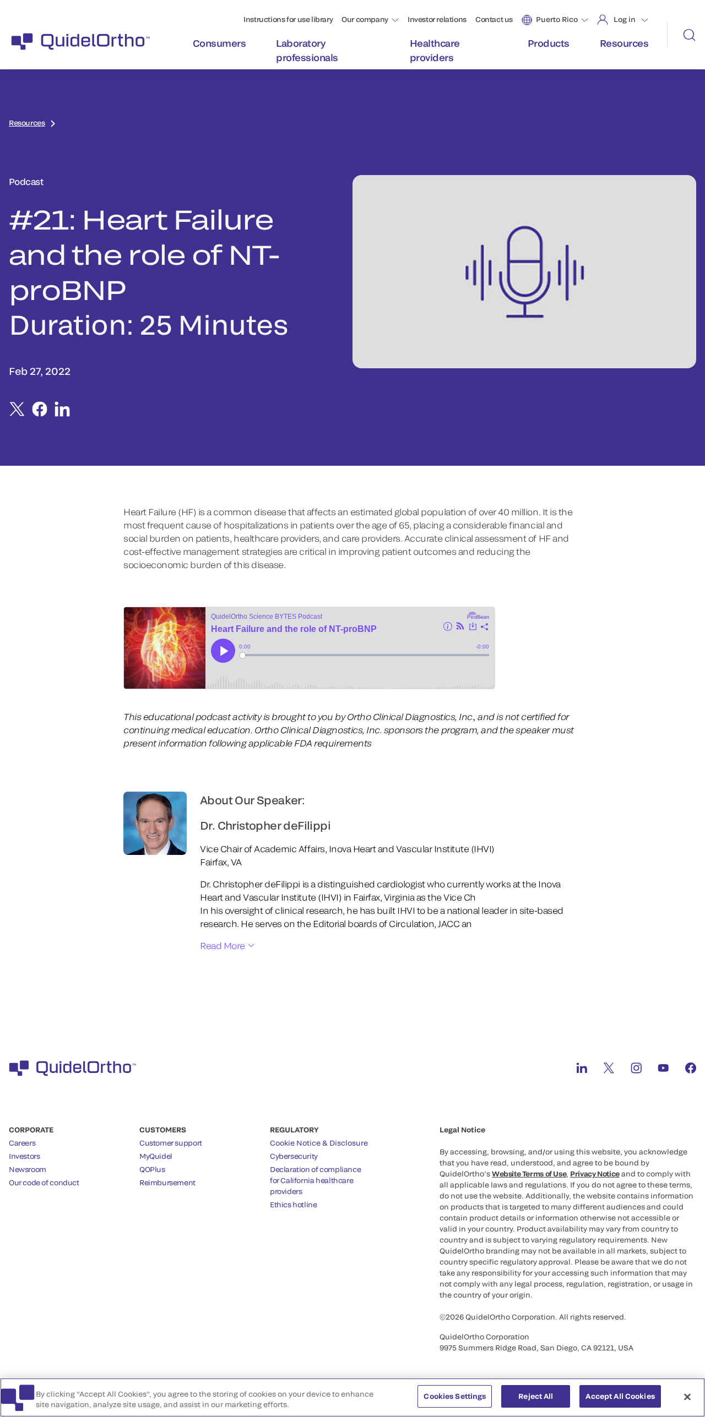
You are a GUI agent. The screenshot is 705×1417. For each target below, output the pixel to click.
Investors (24, 1156)
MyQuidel (155, 1156)
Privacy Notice (595, 1173)
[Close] (687, 1397)
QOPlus (152, 1169)
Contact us (494, 19)
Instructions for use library (288, 19)
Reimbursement (167, 1182)
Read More (222, 945)
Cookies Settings (455, 1396)
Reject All (535, 1396)
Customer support (170, 1142)
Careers (22, 1142)
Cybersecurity (294, 1156)
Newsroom (27, 1169)
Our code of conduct (44, 1182)
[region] (352, 1397)
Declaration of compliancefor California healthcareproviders (315, 1180)
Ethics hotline (293, 1204)
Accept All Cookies (619, 1396)
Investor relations (437, 19)
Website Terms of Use (529, 1173)
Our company (364, 19)
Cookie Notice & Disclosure (319, 1142)
